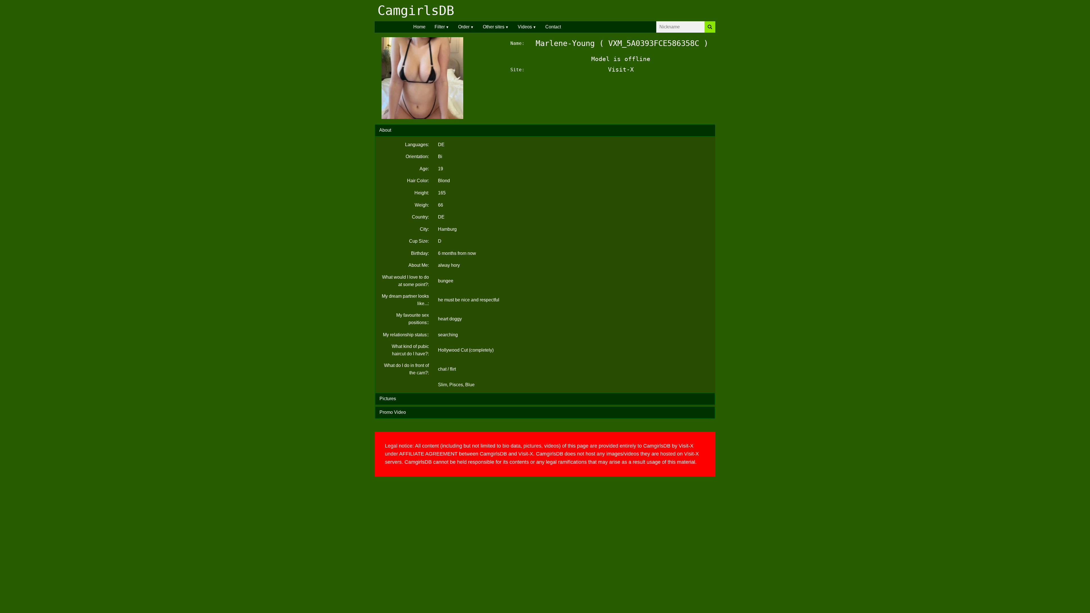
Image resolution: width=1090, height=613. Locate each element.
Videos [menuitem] (525, 26)
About (385, 130)
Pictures (388, 398)
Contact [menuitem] (553, 26)
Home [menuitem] (419, 26)
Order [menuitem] (463, 26)
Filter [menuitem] (440, 26)
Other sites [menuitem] (493, 26)
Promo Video (393, 412)
